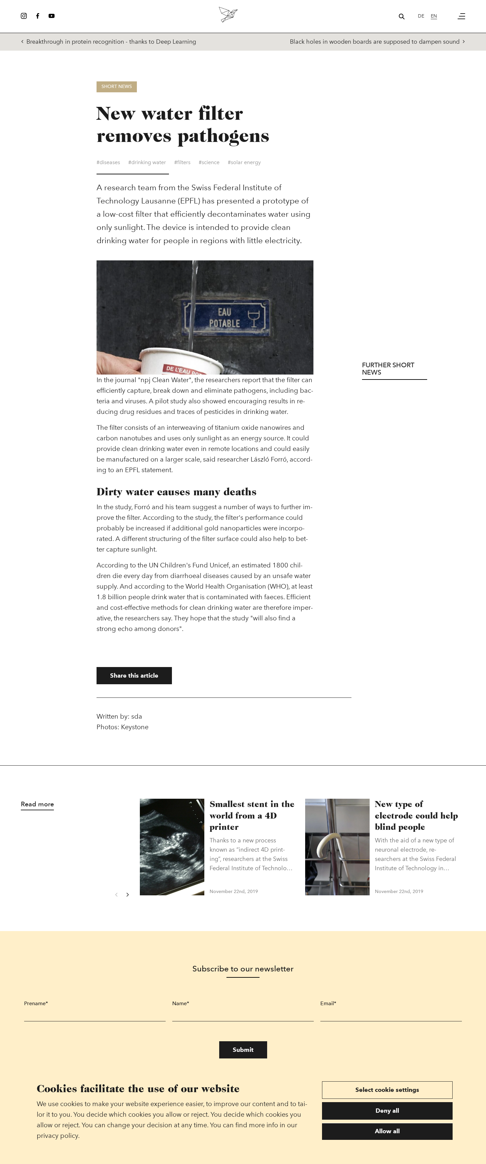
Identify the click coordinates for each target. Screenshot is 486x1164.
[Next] (127, 894)
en (434, 16)
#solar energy (244, 162)
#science (209, 162)
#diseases (108, 162)
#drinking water (147, 162)
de (421, 16)
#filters (182, 162)
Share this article (134, 675)
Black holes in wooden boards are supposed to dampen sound (375, 41)
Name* (180, 1003)
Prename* (36, 1003)
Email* (328, 1003)
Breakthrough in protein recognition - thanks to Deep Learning (111, 41)
